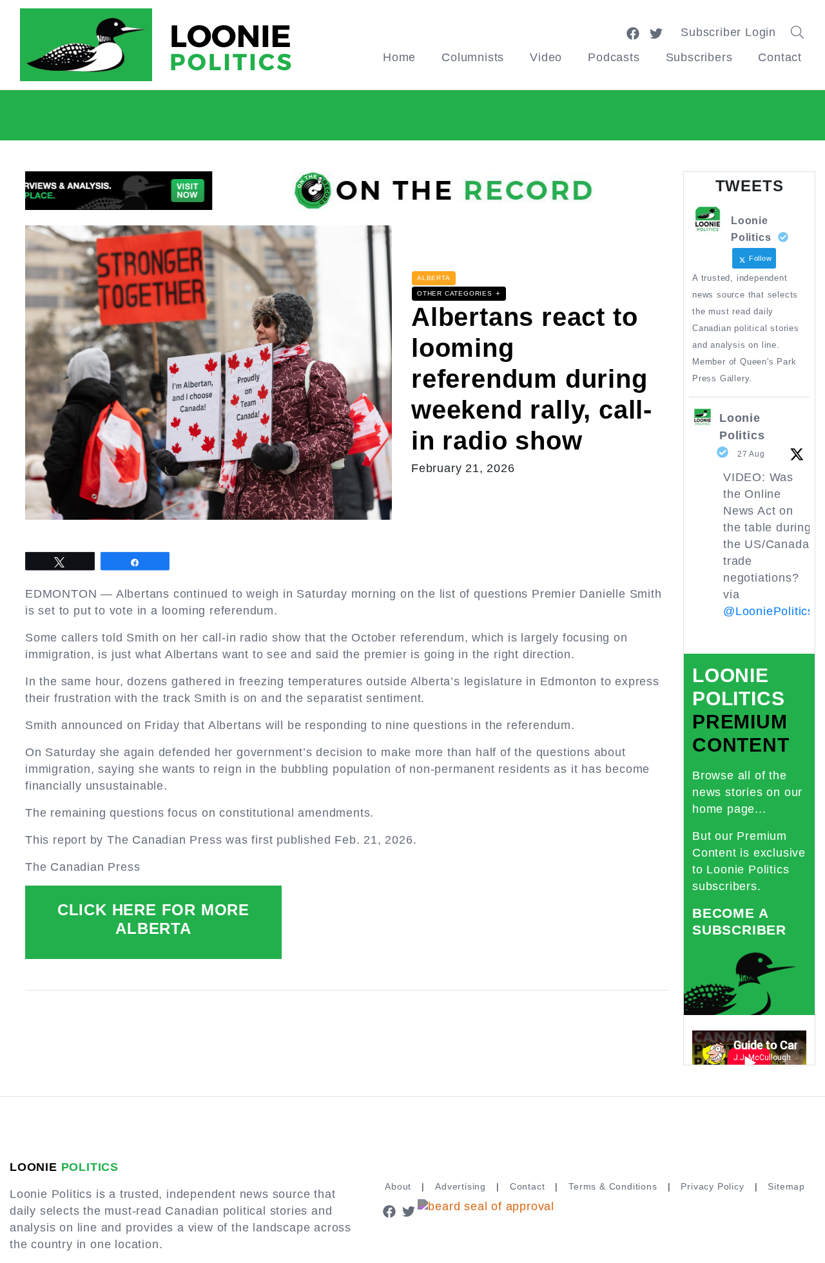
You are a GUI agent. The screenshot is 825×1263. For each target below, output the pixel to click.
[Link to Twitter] (656, 32)
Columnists (473, 57)
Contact (780, 57)
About (398, 1186)
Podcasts (613, 57)
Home (399, 57)
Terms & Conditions (612, 1186)
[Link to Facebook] (633, 32)
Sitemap (786, 1186)
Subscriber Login (728, 32)
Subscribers (699, 57)
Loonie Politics (741, 427)
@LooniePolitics (768, 611)
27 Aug (751, 454)
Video (546, 57)
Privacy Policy (712, 1186)
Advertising (460, 1186)
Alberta (434, 277)
